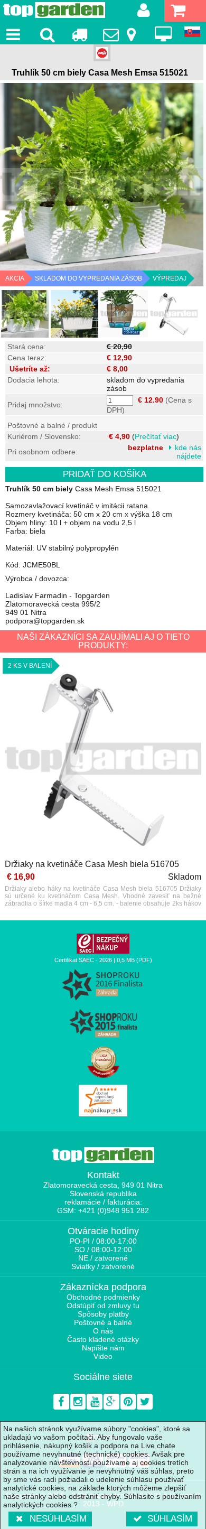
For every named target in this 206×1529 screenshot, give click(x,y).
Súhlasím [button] (169, 1519)
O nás (103, 1331)
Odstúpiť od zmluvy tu (103, 1305)
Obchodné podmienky (103, 1297)
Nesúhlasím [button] (58, 1519)
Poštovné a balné (103, 1322)
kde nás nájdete (188, 451)
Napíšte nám (103, 1348)
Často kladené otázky (103, 1339)
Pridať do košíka (104, 474)
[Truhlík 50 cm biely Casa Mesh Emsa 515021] (25, 314)
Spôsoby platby (103, 1314)
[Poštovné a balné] (79, 34)
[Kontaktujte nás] (121, 34)
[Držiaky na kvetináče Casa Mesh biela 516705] (103, 759)
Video (103, 1356)
